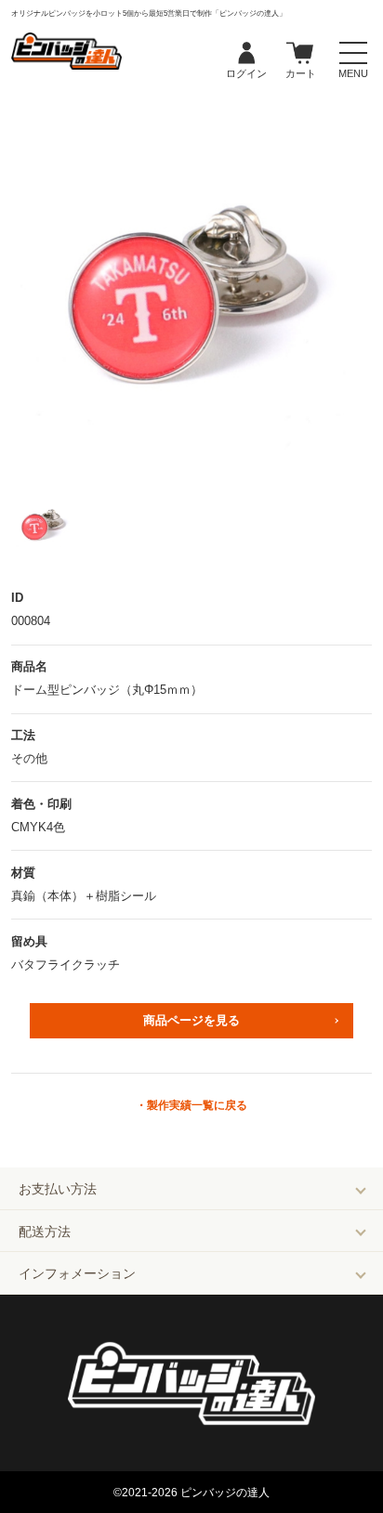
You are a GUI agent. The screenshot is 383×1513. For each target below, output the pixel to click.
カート (300, 54)
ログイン (246, 54)
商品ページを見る (191, 1020)
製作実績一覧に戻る (197, 1105)
